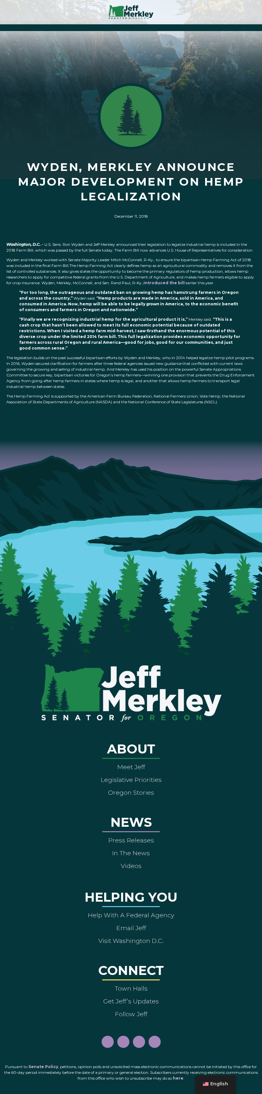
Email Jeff (131, 928)
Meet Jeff (131, 767)
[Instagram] (123, 1042)
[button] (131, 26)
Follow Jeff (131, 1014)
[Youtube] (139, 1042)
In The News (131, 853)
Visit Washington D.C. (131, 940)
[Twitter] (155, 1042)
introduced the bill (164, 282)
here (178, 1078)
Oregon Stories (131, 792)
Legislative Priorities (131, 779)
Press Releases (131, 840)
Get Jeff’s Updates (131, 1001)
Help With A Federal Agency (131, 915)
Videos (131, 866)
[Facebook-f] (108, 1042)
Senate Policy (43, 1066)
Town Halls (131, 988)
